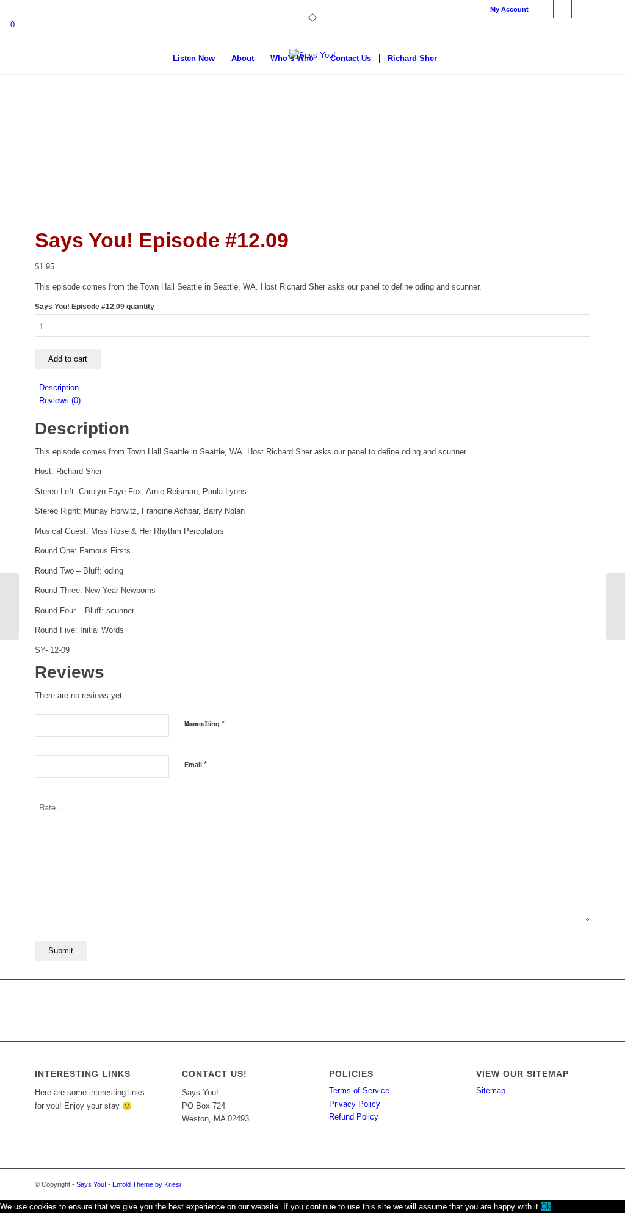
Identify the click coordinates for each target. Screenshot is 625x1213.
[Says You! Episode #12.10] (615, 606)
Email (195, 764)
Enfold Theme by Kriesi (146, 1184)
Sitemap (490, 1090)
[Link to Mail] (581, 9)
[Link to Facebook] (544, 9)
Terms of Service (359, 1090)
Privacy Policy (354, 1104)
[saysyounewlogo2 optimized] (312, 94)
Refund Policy (353, 1116)
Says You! (91, 1184)
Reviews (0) (60, 400)
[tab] (314, 387)
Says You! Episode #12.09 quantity (94, 306)
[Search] (453, 58)
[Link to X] (562, 9)
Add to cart (67, 358)
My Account (509, 9)
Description (59, 387)
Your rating (204, 723)
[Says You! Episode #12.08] (9, 606)
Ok (546, 1206)
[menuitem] (506, 9)
